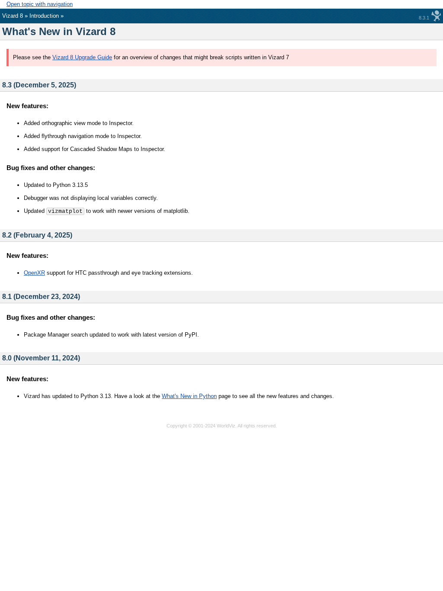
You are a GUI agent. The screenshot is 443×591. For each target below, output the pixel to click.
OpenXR (34, 273)
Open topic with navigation (39, 4)
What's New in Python (189, 396)
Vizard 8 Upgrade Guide (82, 57)
